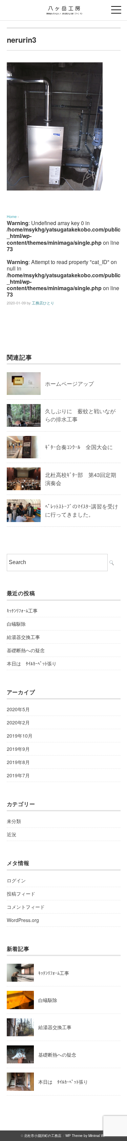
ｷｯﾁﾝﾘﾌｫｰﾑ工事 (22, 610)
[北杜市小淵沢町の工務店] (63, 8)
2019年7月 (18, 775)
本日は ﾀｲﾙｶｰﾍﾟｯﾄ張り (32, 663)
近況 (11, 834)
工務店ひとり (43, 302)
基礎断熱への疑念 (26, 650)
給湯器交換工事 (23, 637)
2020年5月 (18, 709)
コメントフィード (26, 906)
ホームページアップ (69, 383)
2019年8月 (18, 762)
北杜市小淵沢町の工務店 (42, 1135)
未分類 (14, 821)
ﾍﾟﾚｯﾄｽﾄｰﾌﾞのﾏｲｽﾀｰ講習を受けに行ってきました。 (81, 510)
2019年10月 (20, 735)
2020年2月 (18, 722)
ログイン (16, 880)
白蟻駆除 (16, 623)
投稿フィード (21, 893)
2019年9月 (18, 748)
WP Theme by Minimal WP (85, 1135)
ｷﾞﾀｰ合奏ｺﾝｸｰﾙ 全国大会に (79, 447)
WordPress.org (23, 920)
